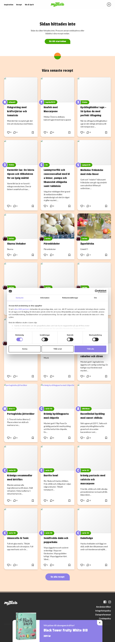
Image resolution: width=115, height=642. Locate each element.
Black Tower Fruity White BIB (66, 630)
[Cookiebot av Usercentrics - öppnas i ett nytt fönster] (96, 291)
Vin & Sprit (29, 5)
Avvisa (24, 349)
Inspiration (8, 5)
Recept (19, 5)
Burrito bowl (51, 475)
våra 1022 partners (22, 309)
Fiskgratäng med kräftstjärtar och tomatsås (17, 111)
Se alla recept (57, 576)
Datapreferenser (103, 614)
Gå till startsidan (57, 41)
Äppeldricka (87, 243)
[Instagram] (109, 602)
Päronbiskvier (52, 243)
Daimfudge (86, 538)
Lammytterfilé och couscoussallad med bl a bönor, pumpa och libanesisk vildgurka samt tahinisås (57, 178)
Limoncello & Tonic (18, 538)
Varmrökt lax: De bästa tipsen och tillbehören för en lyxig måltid (20, 174)
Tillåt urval (57, 349)
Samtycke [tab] (19, 298)
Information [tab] (44, 298)
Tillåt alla (90, 349)
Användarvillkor (103, 607)
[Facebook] (105, 602)
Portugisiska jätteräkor (20, 413)
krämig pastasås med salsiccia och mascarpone (92, 479)
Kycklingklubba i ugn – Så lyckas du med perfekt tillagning (93, 111)
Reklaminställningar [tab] (70, 298)
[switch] (45, 339)
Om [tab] (95, 298)
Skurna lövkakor (16, 243)
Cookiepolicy (105, 618)
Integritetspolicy (103, 610)
